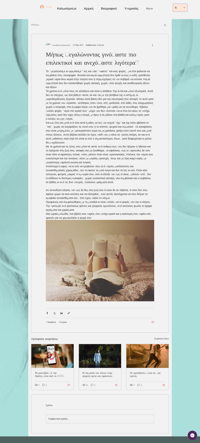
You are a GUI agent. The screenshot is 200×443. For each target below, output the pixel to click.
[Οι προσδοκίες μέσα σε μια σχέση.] (147, 356)
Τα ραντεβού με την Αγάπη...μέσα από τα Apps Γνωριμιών (49, 374)
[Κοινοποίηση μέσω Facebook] (47, 313)
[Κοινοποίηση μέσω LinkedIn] (61, 313)
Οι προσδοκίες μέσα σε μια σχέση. (145, 374)
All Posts (35, 24)
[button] (165, 25)
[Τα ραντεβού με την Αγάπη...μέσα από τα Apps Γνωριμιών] (52, 356)
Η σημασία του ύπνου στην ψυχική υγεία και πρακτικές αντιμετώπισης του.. (97, 374)
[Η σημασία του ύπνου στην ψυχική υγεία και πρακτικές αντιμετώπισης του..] (100, 356)
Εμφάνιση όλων (161, 338)
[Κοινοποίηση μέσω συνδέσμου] (68, 313)
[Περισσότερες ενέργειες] (152, 45)
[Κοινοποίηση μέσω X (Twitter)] (54, 313)
